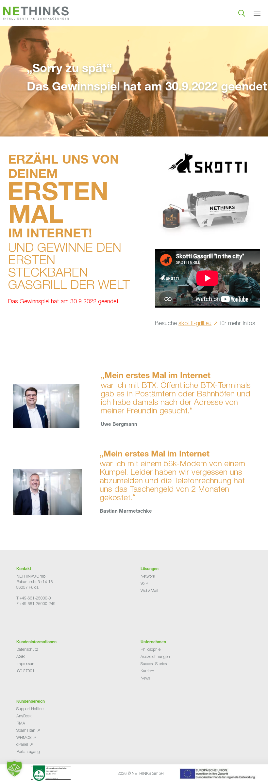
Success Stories (154, 663)
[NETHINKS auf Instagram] (39, 620)
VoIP (144, 583)
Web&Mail (149, 590)
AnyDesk (23, 715)
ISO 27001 (25, 670)
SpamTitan (25, 730)
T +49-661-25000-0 (33, 598)
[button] (14, 768)
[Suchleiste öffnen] (241, 13)
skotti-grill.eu (194, 323)
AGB (20, 656)
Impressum (26, 663)
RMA (20, 723)
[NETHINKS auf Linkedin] (34, 620)
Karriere (147, 670)
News (145, 678)
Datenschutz (27, 649)
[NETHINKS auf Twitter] (24, 620)
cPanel (22, 744)
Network (148, 576)
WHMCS (23, 737)
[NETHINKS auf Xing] (29, 620)
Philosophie (150, 649)
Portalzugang (28, 751)
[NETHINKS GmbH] (36, 13)
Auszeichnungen (155, 656)
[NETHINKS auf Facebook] (19, 620)
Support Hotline (29, 708)
